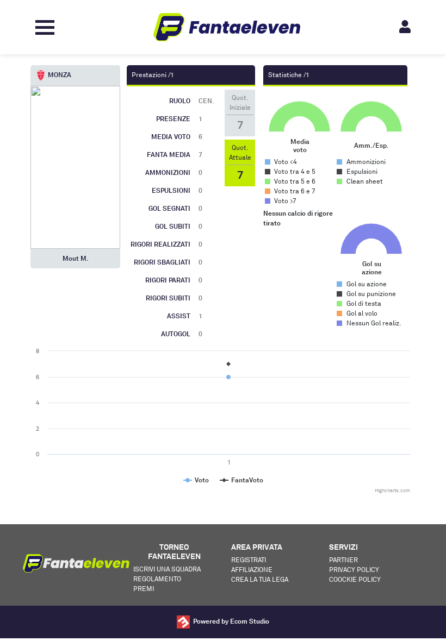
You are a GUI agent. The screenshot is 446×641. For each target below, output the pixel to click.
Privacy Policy (354, 569)
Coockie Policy (355, 579)
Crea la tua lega (259, 579)
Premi (143, 589)
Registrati (248, 560)
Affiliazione (251, 569)
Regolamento (157, 579)
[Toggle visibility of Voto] (196, 480)
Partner (343, 560)
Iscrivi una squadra (167, 569)
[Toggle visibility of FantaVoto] (241, 480)
